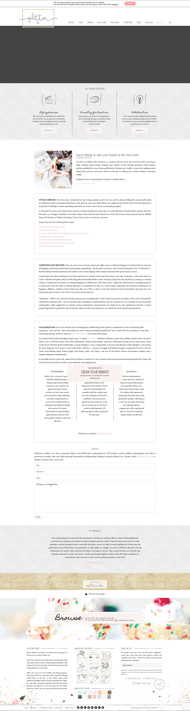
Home (26, 708)
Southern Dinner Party (48, 230)
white (104, 697)
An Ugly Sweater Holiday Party (51, 236)
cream (85, 697)
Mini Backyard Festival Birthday (52, 227)
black (80, 697)
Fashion (82, 667)
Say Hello (34, 708)
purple (90, 692)
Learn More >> (49, 130)
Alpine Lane (161, 708)
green (85, 692)
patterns (109, 697)
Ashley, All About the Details (95, 562)
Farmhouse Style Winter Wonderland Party (57, 243)
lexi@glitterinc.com (79, 333)
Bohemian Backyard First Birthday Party (55, 239)
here (28, 691)
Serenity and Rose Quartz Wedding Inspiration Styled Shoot (64, 233)
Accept (130, 3)
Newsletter (150, 678)
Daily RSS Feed (134, 678)
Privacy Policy (69, 708)
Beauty (94, 655)
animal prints (109, 692)
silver (99, 697)
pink (95, 692)
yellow (105, 692)
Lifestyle (106, 667)
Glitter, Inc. (38, 15)
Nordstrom (92, 338)
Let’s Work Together (45, 708)
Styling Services (85, 375)
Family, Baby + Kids (94, 678)
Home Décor (106, 655)
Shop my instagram (96, 594)
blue (80, 692)
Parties (105, 678)
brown (89, 697)
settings (115, 5)
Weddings (82, 655)
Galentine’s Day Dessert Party (51, 246)
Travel (82, 678)
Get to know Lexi (84, 183)
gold (94, 697)
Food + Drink (94, 667)
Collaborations (95, 378)
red (100, 692)
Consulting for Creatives (100, 375)
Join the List (59, 708)
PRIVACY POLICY (104, 433)
